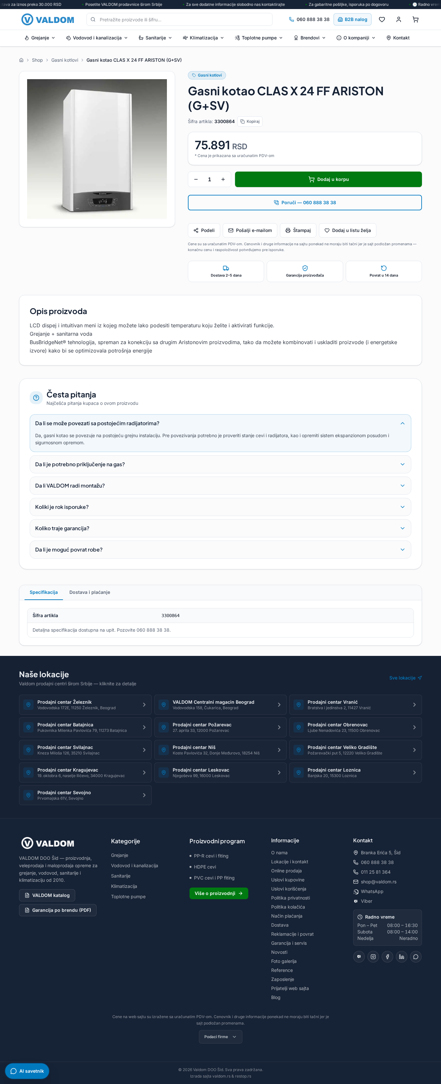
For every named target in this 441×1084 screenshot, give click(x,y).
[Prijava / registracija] (398, 19)
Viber (366, 901)
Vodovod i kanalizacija (97, 37)
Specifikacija (44, 592)
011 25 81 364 (376, 872)
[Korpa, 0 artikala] (415, 19)
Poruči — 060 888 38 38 (309, 202)
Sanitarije (156, 37)
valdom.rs (221, 1076)
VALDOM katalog (51, 895)
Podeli (208, 230)
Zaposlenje (282, 979)
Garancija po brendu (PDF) (61, 910)
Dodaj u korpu (333, 179)
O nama (279, 852)
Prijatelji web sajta (290, 988)
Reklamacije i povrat (292, 934)
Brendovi (310, 37)
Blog (276, 997)
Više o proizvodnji (215, 893)
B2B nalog (356, 19)
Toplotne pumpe (259, 37)
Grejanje (40, 37)
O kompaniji (356, 37)
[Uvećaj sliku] (97, 149)
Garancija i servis (289, 943)
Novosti (279, 952)
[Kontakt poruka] (416, 957)
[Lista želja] (381, 19)
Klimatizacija (204, 37)
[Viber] (359, 957)
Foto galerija (284, 961)
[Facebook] (387, 957)
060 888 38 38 (313, 19)
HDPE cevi (205, 866)
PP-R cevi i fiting (211, 855)
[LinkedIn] (401, 957)
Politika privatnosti (290, 897)
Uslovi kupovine (287, 879)
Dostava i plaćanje (89, 592)
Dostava (280, 925)
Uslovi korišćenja (288, 888)
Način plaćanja (287, 916)
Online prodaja (286, 870)
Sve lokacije (402, 677)
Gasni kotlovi (210, 75)
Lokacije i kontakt (289, 861)
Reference (282, 970)
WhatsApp (372, 891)
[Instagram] (373, 957)
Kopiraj (253, 121)
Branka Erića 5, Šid (381, 852)
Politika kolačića (288, 907)
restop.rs (243, 1076)
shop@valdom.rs (378, 881)
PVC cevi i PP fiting (214, 877)
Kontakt (401, 37)
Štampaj (302, 230)
